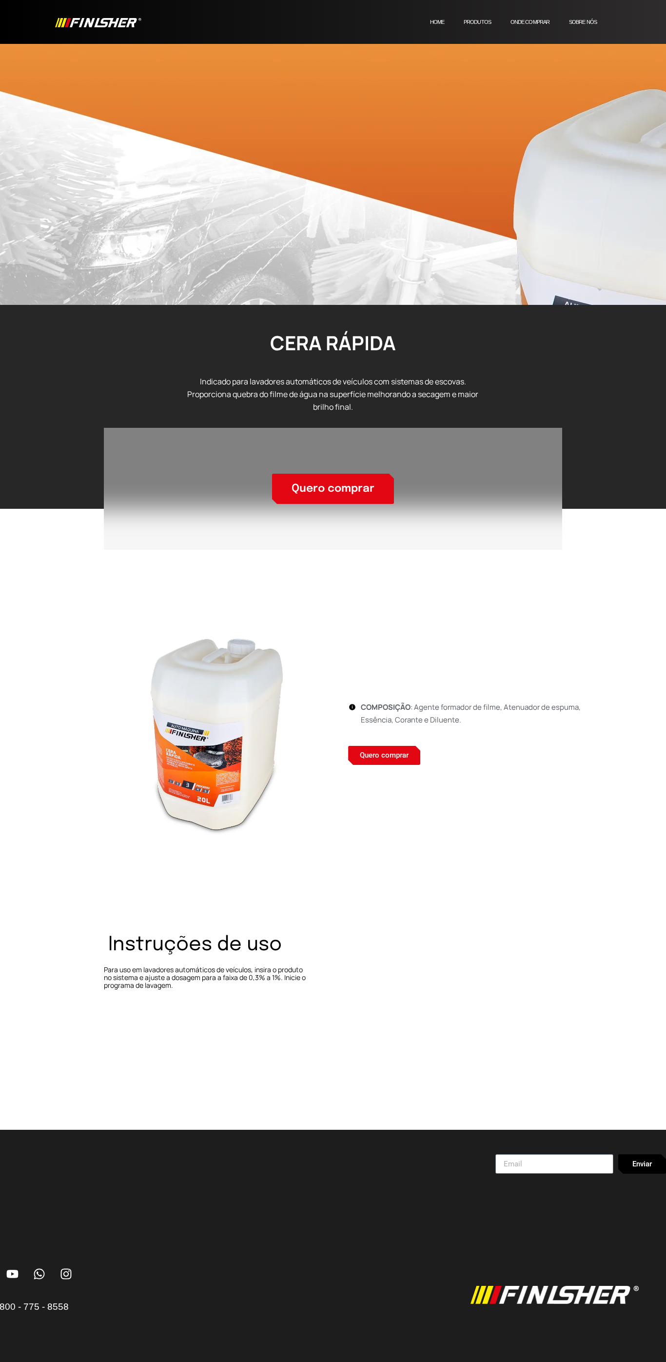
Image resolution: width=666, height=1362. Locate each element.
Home (437, 22)
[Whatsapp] (39, 1274)
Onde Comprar (529, 22)
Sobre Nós (583, 22)
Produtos (477, 22)
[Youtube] (12, 1274)
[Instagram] (66, 1274)
